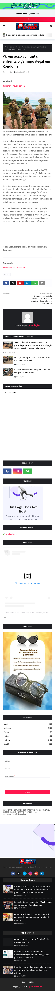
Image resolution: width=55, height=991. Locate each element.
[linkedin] (42, 874)
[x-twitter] (19, 874)
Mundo (28, 732)
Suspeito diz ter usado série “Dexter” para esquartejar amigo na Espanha (33, 903)
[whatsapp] (27, 471)
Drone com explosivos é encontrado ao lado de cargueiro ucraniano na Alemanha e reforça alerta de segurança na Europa (29, 35)
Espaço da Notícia (35, 987)
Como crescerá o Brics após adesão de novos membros (31, 941)
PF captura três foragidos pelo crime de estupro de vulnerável (32, 371)
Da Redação (7, 72)
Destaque (28, 728)
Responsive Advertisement (14, 86)
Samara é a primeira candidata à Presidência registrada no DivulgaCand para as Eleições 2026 (31, 954)
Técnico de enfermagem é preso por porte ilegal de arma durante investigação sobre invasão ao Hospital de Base (33, 345)
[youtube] (36, 874)
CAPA (23, 982)
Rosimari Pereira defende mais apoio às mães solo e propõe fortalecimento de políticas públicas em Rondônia (32, 889)
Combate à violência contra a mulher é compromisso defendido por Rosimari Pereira (31, 917)
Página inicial (9, 47)
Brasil (28, 724)
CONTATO (31, 982)
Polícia (18, 47)
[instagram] (28, 19)
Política (28, 740)
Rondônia (28, 744)
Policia (28, 736)
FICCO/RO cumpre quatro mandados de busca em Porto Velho (32, 359)
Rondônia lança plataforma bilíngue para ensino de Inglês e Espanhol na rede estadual (32, 970)
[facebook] (7, 471)
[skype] (25, 874)
